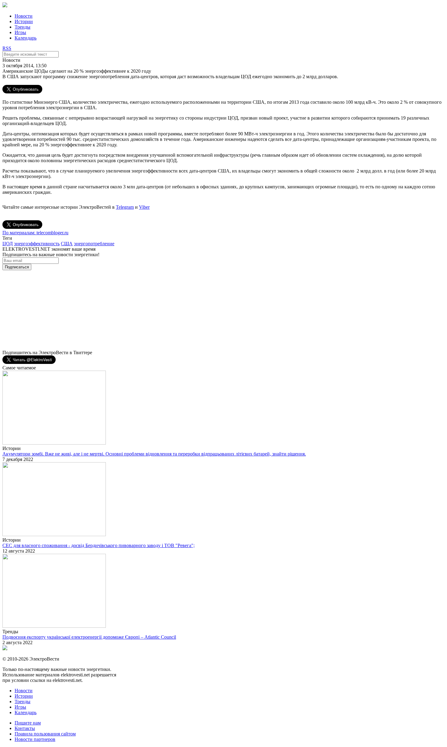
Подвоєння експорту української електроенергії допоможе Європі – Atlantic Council (89, 637)
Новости (24, 16)
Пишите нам (28, 722)
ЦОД (7, 243)
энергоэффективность (37, 243)
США (67, 243)
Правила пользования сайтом (45, 733)
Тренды (22, 27)
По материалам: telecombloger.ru (35, 232)
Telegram (125, 207)
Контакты (25, 728)
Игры (20, 32)
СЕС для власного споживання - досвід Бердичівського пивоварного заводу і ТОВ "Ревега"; (98, 545)
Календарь (25, 37)
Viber (144, 207)
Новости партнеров (35, 739)
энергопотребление (94, 243)
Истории (24, 21)
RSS (6, 48)
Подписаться (17, 267)
